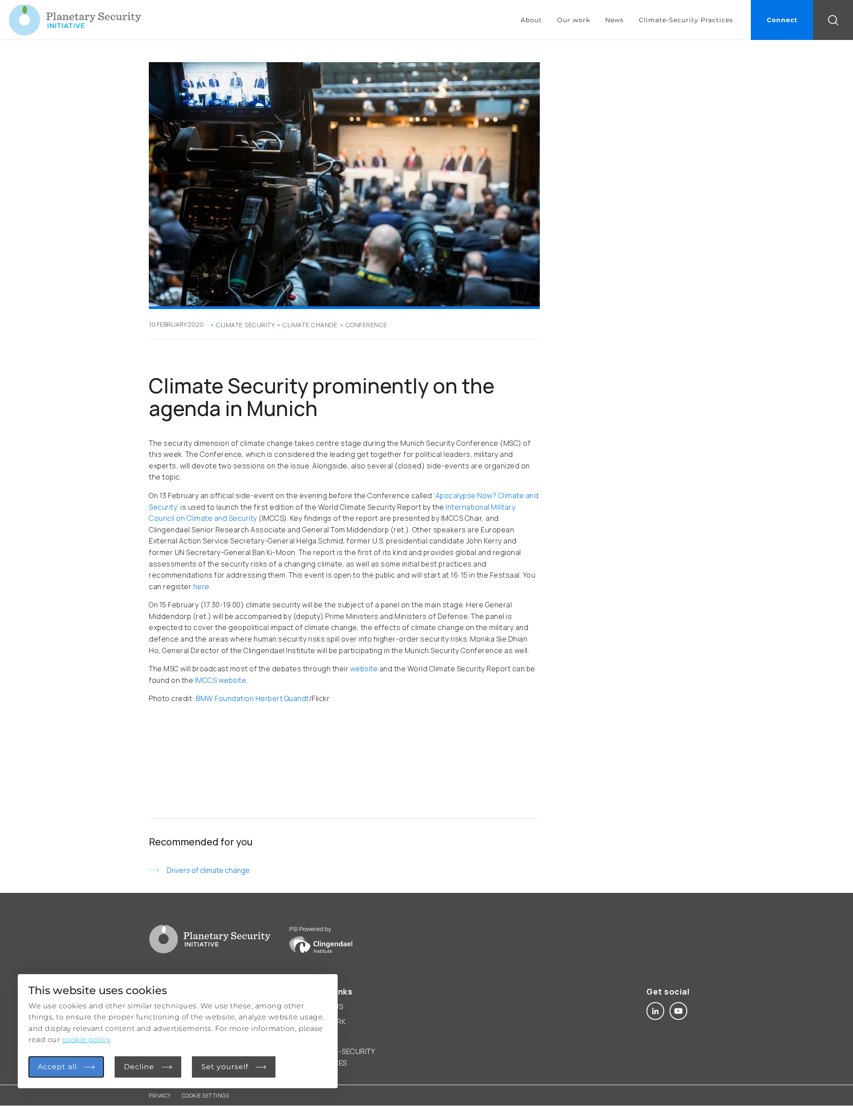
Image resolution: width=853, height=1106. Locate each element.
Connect (782, 20)
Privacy (160, 1095)
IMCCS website (221, 680)
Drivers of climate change (208, 870)
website (364, 669)
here (201, 586)
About (531, 20)
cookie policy (86, 1039)
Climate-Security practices (342, 1057)
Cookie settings (205, 1095)
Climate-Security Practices (686, 20)
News (614, 20)
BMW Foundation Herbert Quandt (252, 698)
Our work (573, 20)
